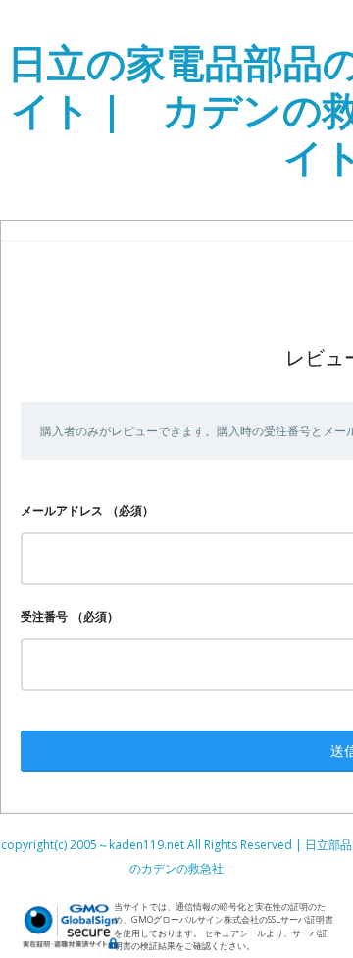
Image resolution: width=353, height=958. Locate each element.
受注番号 (44, 616)
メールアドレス (62, 510)
